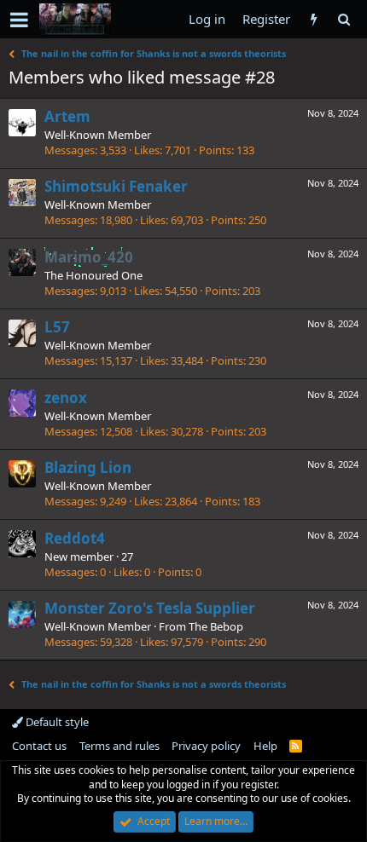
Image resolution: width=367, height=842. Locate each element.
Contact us (39, 745)
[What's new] (314, 19)
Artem (67, 116)
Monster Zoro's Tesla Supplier (149, 608)
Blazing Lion (87, 467)
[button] (19, 20)
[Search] (343, 19)
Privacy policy (206, 745)
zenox (65, 397)
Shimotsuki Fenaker (116, 186)
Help (265, 745)
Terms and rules (119, 745)
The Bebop (216, 626)
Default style (56, 722)
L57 (57, 327)
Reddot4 (74, 538)
